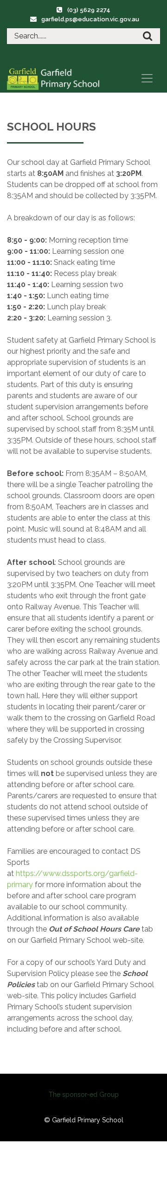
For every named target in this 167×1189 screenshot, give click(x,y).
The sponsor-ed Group (84, 1094)
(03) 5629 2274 (88, 9)
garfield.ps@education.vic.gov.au (90, 19)
